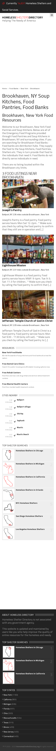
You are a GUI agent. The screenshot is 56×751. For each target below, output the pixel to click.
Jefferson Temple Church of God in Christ (27, 320)
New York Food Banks (12, 352)
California (7, 699)
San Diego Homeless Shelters (29, 516)
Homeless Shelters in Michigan (30, 463)
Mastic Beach (23, 434)
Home (4, 88)
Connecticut (8, 736)
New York (24, 88)
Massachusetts (10, 717)
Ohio (6, 713)
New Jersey (9, 731)
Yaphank (20, 420)
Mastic (20, 427)
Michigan (7, 704)
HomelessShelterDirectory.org (27, 746)
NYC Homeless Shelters (26, 503)
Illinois (6, 727)
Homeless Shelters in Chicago (29, 450)
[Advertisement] (28, 54)
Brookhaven (35, 88)
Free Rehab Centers (11, 372)
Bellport (20, 399)
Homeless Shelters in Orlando (29, 490)
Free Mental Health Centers (15, 384)
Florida (6, 708)
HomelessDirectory (22, 17)
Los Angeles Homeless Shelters (30, 529)
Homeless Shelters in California (30, 476)
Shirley (20, 413)
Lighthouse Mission (14, 265)
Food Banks (13, 88)
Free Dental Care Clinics (13, 363)
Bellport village (23, 406)
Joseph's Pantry (12, 210)
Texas (6, 722)
